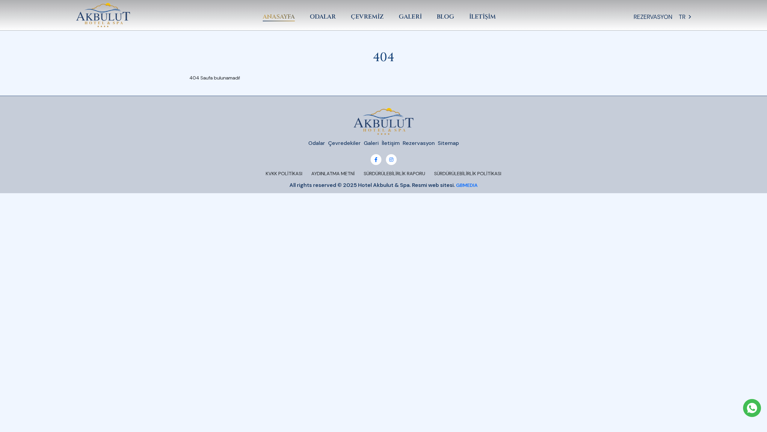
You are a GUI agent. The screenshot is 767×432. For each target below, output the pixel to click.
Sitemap (448, 143)
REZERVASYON (653, 17)
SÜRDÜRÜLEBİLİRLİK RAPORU (394, 173)
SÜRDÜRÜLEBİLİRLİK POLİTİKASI (467, 173)
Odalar (316, 143)
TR (682, 17)
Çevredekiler (344, 143)
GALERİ (410, 17)
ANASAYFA (279, 17)
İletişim (391, 143)
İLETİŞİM (482, 17)
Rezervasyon (419, 143)
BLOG (445, 17)
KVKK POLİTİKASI (284, 173)
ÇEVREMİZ (367, 17)
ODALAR (323, 17)
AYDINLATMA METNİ (333, 173)
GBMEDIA (467, 185)
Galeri (371, 143)
